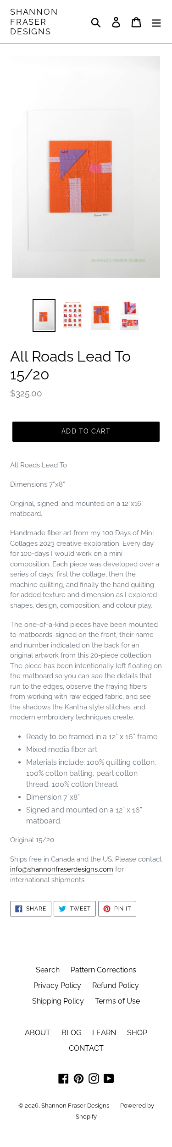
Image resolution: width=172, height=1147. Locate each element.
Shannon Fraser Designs (34, 21)
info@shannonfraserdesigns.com (61, 869)
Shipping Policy (58, 1001)
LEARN (104, 1032)
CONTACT (86, 1048)
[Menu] (156, 21)
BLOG (71, 1032)
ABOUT (37, 1032)
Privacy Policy (57, 985)
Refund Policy (115, 985)
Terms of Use (117, 1001)
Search (48, 970)
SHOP (137, 1032)
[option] (44, 315)
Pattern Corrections (103, 970)
